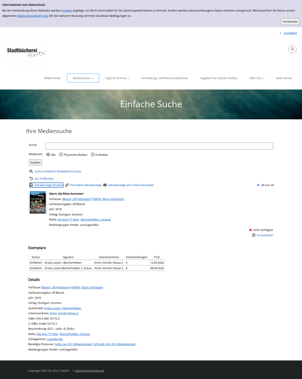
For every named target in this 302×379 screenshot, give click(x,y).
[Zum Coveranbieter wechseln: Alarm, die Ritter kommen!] (38, 202)
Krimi (53, 313)
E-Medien (102, 155)
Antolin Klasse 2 (68, 313)
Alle (53, 155)
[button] (292, 49)
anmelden (290, 33)
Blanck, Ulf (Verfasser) (77, 199)
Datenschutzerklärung (89, 371)
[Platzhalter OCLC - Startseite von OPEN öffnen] (26, 52)
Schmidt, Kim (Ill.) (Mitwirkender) (115, 344)
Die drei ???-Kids (68, 219)
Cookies (66, 10)
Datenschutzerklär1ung (32, 16)
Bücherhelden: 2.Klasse (96, 219)
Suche (33, 145)
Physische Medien (75, 155)
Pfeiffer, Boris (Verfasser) (108, 199)
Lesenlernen (55, 339)
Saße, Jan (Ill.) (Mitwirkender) (73, 344)
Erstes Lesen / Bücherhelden (62, 308)
